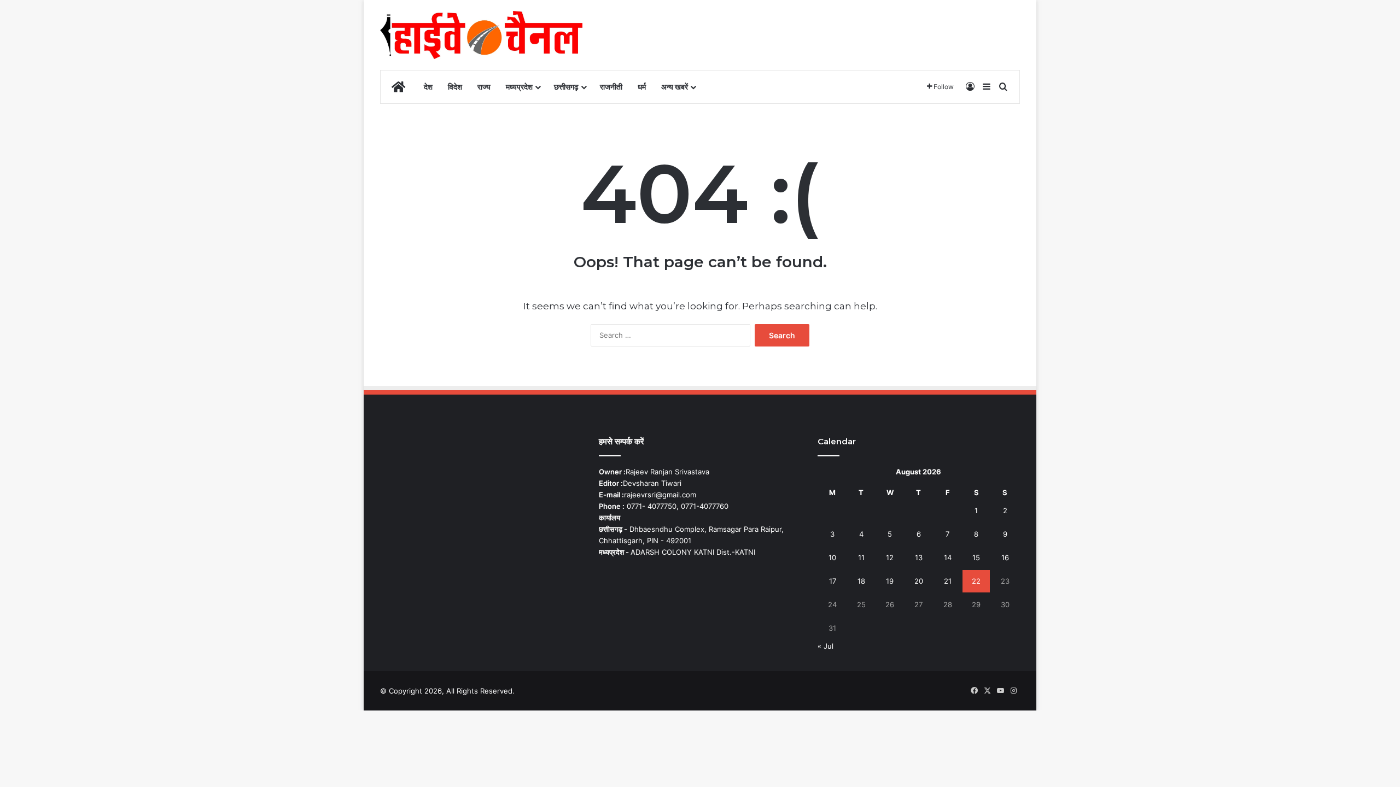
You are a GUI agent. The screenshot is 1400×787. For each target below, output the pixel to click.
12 (890, 557)
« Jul (825, 646)
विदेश (455, 86)
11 (861, 557)
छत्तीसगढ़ (566, 86)
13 (919, 557)
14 (948, 557)
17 (832, 581)
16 (1005, 557)
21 (948, 581)
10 (832, 557)
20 (918, 581)
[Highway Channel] (481, 35)
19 (890, 581)
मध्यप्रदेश (519, 86)
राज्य (484, 86)
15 (976, 557)
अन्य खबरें (674, 86)
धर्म (642, 86)
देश (428, 86)
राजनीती (611, 86)
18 (861, 581)
